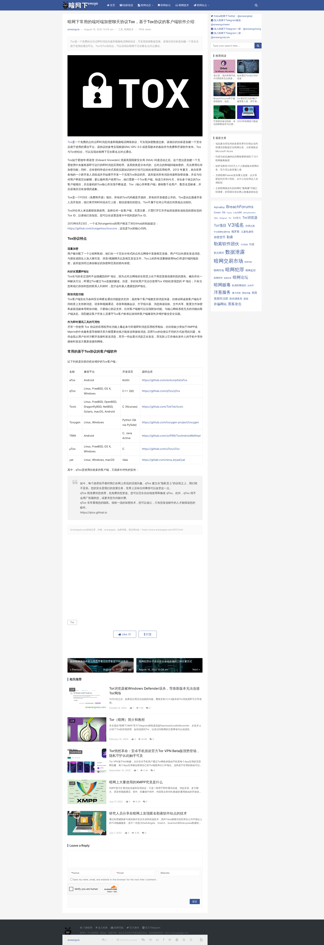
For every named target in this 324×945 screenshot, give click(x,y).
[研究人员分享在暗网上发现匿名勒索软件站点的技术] (87, 823)
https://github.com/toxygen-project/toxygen (170, 422)
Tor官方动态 (75, 752)
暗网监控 (251, 270)
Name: (75, 872)
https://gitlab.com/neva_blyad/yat (163, 459)
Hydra (229, 213)
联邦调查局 (236, 298)
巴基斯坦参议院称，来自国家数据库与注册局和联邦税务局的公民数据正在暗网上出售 (224, 123)
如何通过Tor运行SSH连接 (247, 77)
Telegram (223, 218)
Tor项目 (220, 225)
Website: (165, 872)
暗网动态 (145, 5)
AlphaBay (219, 207)
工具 (120, 29)
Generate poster (128, 939)
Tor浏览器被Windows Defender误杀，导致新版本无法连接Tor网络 (154, 690)
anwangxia (73, 29)
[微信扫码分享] (143, 939)
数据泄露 (235, 252)
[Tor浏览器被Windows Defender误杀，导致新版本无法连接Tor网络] (87, 698)
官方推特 (134, 927)
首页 (112, 5)
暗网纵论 (165, 5)
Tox (70, 142)
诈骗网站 (220, 304)
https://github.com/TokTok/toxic (162, 406)
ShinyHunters (249, 212)
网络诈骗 (246, 293)
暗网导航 (248, 262)
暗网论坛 (240, 277)
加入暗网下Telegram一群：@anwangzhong (237, 28)
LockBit (237, 212)
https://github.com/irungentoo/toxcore (92, 228)
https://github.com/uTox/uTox (161, 448)
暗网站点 (201, 5)
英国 (246, 298)
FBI (223, 212)
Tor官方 (237, 218)
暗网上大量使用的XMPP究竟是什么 (136, 782)
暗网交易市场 (228, 261)
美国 (254, 292)
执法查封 (219, 252)
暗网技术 (183, 5)
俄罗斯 (235, 231)
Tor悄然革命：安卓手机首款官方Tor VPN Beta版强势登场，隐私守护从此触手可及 (154, 753)
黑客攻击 (234, 304)
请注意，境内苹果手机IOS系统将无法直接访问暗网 (224, 77)
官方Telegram (152, 927)
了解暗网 (87, 927)
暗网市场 (219, 270)
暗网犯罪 (234, 269)
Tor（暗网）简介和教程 (127, 720)
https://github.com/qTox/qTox (161, 391)
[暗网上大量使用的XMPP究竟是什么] (87, 792)
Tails (216, 218)
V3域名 (236, 225)
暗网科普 (227, 278)
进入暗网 (102, 927)
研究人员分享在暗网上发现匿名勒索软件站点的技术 (148, 813)
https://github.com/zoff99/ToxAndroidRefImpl (171, 435)
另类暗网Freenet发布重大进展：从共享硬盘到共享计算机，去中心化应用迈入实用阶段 (236, 179)
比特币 (251, 285)
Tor (229, 218)
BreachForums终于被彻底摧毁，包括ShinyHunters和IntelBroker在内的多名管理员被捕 (224, 100)
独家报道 (127, 5)
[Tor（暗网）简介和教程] (87, 729)
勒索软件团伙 (226, 243)
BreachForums (239, 206)
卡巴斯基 (244, 245)
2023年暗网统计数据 (247, 121)
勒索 (230, 237)
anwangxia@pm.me (179, 932)
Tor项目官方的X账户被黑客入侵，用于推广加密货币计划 (248, 100)
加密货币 (219, 237)
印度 (251, 244)
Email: (120, 872)
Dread (217, 212)
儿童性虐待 (247, 231)
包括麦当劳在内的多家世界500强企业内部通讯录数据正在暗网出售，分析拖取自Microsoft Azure (236, 147)
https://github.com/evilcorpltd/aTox (164, 380)
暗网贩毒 (222, 284)
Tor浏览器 (250, 218)
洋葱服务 (222, 292)
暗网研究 (218, 277)
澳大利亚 (236, 292)
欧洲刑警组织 (239, 285)
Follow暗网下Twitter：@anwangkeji (232, 16)
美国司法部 (221, 298)
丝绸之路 (250, 225)
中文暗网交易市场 (222, 232)
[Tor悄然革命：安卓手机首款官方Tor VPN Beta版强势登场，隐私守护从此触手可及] (87, 761)
